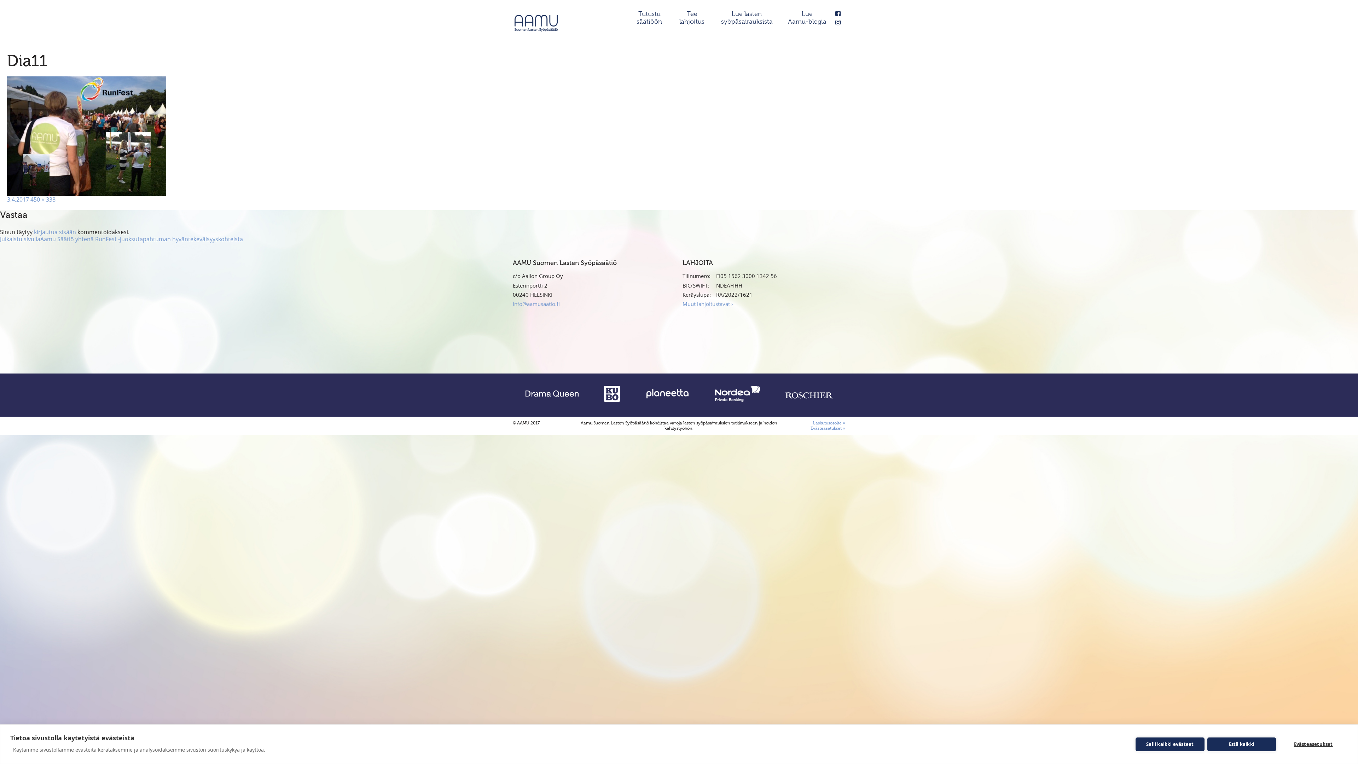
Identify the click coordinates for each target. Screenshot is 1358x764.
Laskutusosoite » (829, 423)
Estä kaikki (1241, 744)
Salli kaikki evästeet (1170, 744)
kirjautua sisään (55, 232)
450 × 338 (43, 199)
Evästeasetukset (1313, 744)
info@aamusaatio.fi (536, 303)
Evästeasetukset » (828, 428)
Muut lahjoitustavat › (708, 303)
